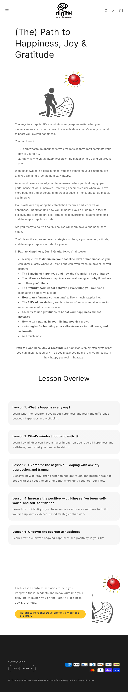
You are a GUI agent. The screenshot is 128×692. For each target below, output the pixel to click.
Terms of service (86, 680)
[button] (7, 10)
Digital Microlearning (27, 680)
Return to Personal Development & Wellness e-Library (49, 614)
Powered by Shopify (48, 680)
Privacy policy (68, 680)
